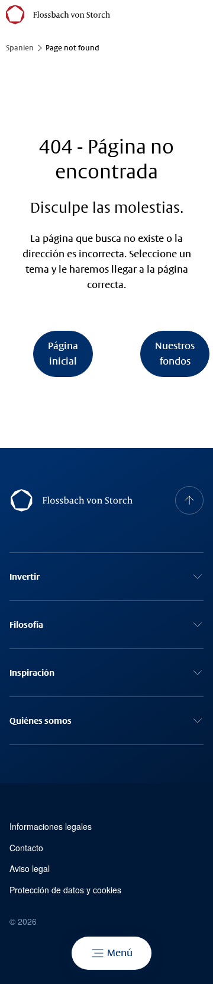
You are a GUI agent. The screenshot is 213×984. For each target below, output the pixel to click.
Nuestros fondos (175, 353)
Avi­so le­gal (29, 868)
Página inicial (63, 353)
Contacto (26, 848)
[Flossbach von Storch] (58, 14)
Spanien (20, 48)
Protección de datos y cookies (65, 890)
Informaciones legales (50, 826)
